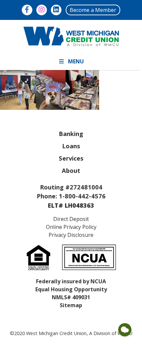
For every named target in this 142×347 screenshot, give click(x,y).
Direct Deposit (71, 219)
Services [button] (71, 158)
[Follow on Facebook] (27, 10)
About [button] (71, 170)
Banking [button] (71, 133)
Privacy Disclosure (71, 235)
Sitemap (71, 305)
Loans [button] (71, 146)
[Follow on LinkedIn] (56, 10)
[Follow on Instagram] (41, 10)
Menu (76, 61)
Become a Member (93, 10)
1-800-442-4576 (82, 196)
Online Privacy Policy (71, 227)
